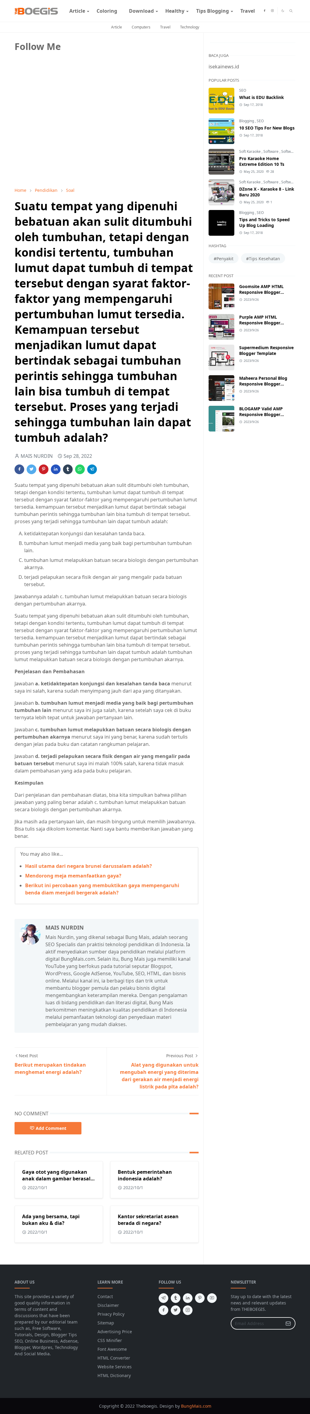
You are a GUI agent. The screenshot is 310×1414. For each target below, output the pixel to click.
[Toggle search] (291, 10)
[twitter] (175, 1310)
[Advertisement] (60, 140)
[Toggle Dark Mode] (283, 11)
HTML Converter (113, 1358)
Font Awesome (112, 1349)
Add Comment (51, 1128)
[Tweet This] (31, 469)
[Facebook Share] (19, 469)
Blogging (247, 120)
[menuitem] (77, 11)
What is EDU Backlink (261, 97)
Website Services (114, 1367)
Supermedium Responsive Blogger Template (266, 350)
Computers (141, 27)
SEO (242, 90)
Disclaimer (108, 1305)
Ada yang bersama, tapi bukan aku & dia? (51, 1219)
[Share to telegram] (92, 469)
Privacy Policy (110, 1314)
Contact (105, 1296)
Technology (189, 27)
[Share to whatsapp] (80, 469)
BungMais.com (196, 1406)
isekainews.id (224, 66)
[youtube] (212, 1298)
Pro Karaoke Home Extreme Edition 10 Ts (261, 161)
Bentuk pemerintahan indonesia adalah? (145, 1175)
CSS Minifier (109, 1340)
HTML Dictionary (114, 1375)
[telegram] (163, 1298)
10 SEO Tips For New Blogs (267, 128)
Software (271, 151)
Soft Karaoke (250, 151)
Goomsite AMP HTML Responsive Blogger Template (261, 292)
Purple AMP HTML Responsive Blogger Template (259, 322)
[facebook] (264, 11)
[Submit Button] (288, 1323)
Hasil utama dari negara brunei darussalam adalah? (88, 866)
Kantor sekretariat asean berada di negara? (148, 1219)
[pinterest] (200, 1298)
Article (116, 27)
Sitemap (105, 1323)
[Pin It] (43, 469)
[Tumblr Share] (68, 469)
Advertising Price (114, 1331)
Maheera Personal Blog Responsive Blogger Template (263, 383)
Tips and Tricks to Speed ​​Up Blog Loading (265, 222)
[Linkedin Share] (56, 469)
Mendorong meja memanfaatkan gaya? (73, 875)
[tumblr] (175, 1298)
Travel (165, 27)
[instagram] (272, 11)
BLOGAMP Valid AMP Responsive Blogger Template (261, 414)
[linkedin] (188, 1298)
